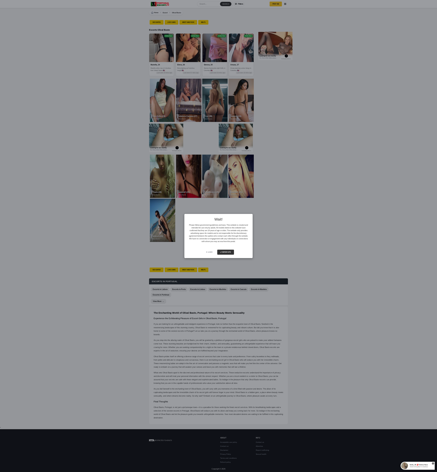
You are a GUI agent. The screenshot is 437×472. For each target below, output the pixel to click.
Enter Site (226, 252)
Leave (210, 252)
